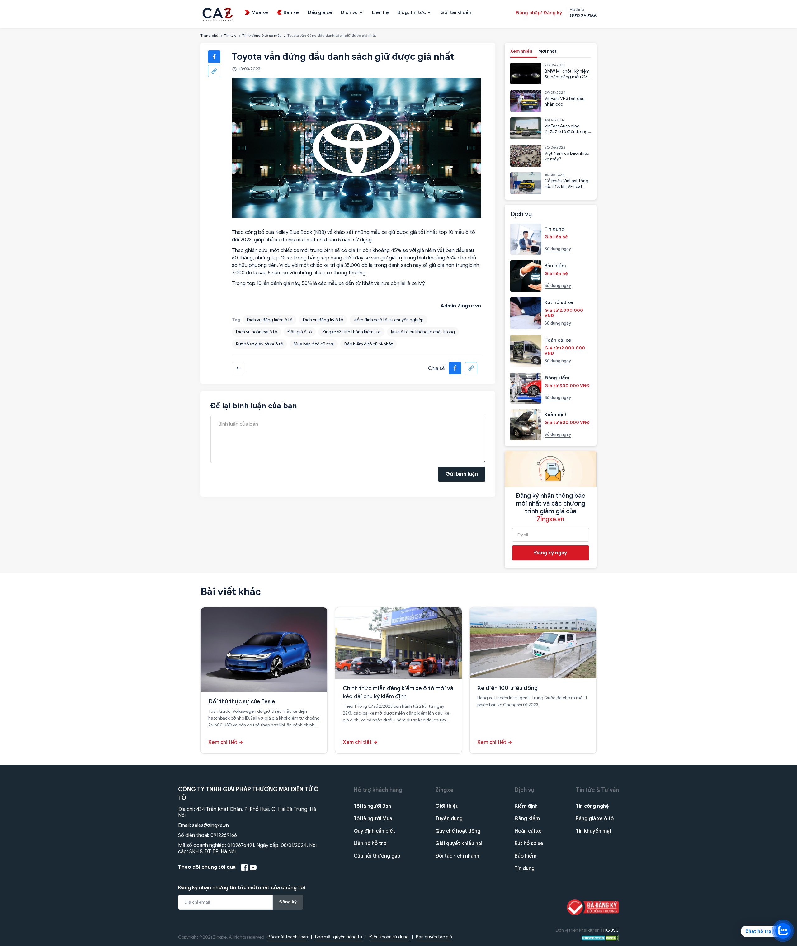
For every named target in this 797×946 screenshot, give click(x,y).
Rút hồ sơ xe (529, 843)
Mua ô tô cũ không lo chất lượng (423, 332)
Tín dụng (525, 868)
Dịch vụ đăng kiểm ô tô (269, 319)
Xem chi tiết (222, 742)
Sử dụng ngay (558, 248)
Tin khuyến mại (593, 831)
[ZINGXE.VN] (217, 14)
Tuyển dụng (449, 818)
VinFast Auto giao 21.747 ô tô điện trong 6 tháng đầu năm (566, 131)
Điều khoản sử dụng (389, 936)
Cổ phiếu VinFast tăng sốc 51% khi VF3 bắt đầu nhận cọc (566, 186)
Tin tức (230, 35)
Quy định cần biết (374, 831)
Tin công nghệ (592, 806)
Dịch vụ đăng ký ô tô (323, 319)
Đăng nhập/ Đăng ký (539, 13)
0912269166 (223, 835)
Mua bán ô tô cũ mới (314, 344)
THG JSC (610, 930)
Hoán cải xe (528, 831)
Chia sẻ (436, 368)
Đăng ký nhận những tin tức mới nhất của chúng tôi (241, 888)
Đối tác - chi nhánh (457, 856)
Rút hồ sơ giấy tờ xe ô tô (259, 344)
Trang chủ (209, 35)
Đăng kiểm (527, 818)
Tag (236, 319)
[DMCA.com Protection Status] (600, 937)
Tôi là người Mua (373, 818)
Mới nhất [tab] (547, 51)
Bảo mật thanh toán (288, 936)
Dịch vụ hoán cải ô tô (256, 332)
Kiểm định (526, 806)
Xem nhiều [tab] (521, 51)
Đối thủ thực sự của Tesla (241, 701)
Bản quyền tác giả (434, 936)
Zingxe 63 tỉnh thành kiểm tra (351, 332)
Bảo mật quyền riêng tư (338, 936)
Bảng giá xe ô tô (595, 818)
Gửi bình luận (462, 474)
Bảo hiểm (525, 856)
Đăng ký (288, 902)
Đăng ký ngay (550, 553)
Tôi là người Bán (372, 806)
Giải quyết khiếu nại (458, 843)
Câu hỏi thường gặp (377, 856)
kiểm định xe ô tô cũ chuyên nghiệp (388, 319)
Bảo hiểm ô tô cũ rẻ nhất (368, 344)
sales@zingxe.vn (210, 825)
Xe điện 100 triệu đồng (507, 688)
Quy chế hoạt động (457, 831)
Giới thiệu (447, 806)
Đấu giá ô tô (300, 332)
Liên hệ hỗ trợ (370, 843)
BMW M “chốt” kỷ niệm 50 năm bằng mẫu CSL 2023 (567, 77)
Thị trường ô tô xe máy (261, 35)
